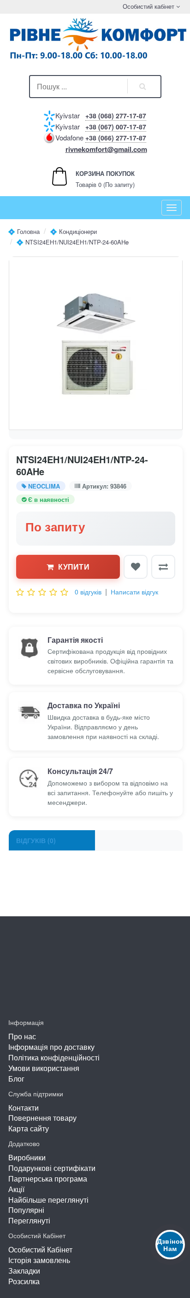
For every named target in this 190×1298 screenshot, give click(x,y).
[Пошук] (143, 86)
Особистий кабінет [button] (147, 6)
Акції (16, 1189)
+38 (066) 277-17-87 (115, 137)
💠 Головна (24, 231)
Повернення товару (42, 1117)
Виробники (27, 1157)
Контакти (23, 1107)
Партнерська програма (47, 1178)
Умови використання (43, 1068)
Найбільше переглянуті (48, 1199)
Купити (73, 566)
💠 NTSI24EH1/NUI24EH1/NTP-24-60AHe (72, 242)
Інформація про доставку (51, 1047)
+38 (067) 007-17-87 (115, 126)
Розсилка (24, 1281)
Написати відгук (134, 591)
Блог (16, 1078)
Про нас (22, 1036)
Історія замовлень (39, 1260)
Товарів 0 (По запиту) (95, 179)
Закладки (24, 1270)
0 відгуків (88, 591)
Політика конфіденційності (54, 1057)
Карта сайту (28, 1128)
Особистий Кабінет (40, 1249)
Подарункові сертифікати (51, 1168)
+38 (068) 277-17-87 (115, 115)
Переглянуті (29, 1220)
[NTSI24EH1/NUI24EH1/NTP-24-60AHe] (96, 343)
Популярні (26, 1210)
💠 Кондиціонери (73, 231)
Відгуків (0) (36, 840)
